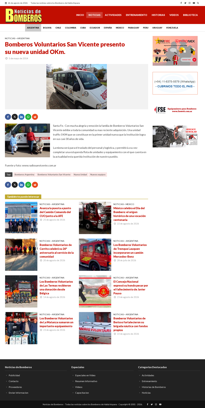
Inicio (80, 14)
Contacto (13, 381)
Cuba (83, 28)
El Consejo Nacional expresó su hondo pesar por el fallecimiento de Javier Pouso (130, 287)
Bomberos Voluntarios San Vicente (54, 174)
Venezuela (172, 28)
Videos (174, 14)
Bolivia (47, 28)
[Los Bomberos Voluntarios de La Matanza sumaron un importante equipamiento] (21, 327)
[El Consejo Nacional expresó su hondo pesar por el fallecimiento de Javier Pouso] (95, 291)
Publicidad (14, 375)
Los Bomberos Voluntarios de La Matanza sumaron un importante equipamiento (56, 322)
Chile (58, 28)
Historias (158, 14)
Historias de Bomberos (154, 387)
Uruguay (157, 28)
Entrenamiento (136, 14)
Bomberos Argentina (24, 174)
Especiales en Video (85, 375)
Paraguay (133, 28)
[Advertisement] (176, 172)
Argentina (33, 28)
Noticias (94, 14)
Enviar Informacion (18, 392)
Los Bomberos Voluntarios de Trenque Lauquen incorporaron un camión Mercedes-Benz (130, 250)
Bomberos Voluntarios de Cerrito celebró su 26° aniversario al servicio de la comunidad (57, 250)
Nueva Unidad (80, 174)
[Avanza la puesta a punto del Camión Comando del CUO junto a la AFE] (21, 217)
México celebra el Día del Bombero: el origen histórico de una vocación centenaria (129, 213)
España (108, 28)
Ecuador (95, 28)
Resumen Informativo (86, 381)
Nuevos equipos (98, 174)
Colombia (70, 28)
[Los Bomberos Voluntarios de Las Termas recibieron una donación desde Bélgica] (21, 291)
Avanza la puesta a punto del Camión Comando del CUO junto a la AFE (55, 212)
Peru (145, 28)
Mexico (120, 28)
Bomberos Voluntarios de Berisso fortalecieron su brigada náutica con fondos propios (130, 324)
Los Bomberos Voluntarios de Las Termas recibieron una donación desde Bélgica (56, 287)
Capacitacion (82, 392)
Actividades (113, 14)
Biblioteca (190, 14)
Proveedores (15, 387)
